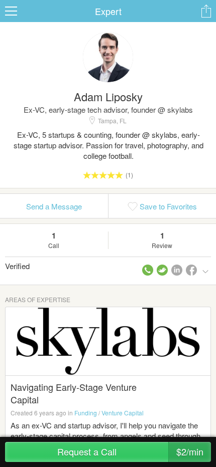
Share (206, 11)
